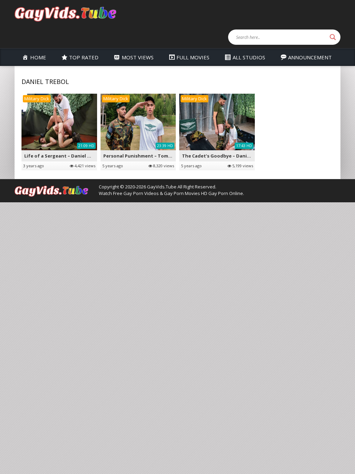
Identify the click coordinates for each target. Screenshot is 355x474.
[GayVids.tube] (65, 13)
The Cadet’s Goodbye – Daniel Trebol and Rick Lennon (244, 156)
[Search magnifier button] (333, 37)
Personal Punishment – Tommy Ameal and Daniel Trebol (168, 156)
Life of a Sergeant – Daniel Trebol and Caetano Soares (87, 156)
